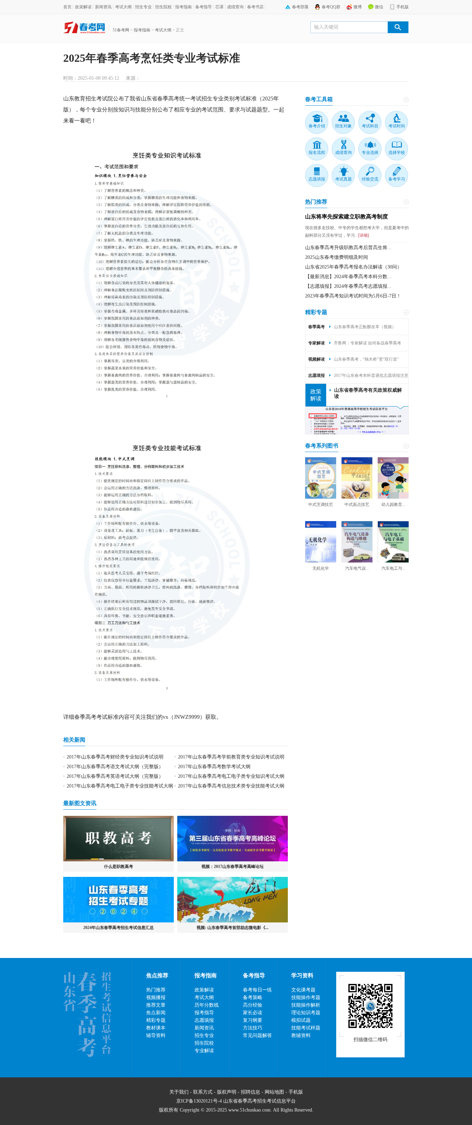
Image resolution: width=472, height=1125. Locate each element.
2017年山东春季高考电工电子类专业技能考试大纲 (120, 786)
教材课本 (156, 1027)
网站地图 (274, 1092)
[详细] (363, 235)
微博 (357, 6)
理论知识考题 (305, 1012)
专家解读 (316, 343)
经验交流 (370, 179)
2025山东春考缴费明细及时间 (336, 257)
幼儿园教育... (393, 504)
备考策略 (252, 997)
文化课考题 (303, 989)
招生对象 (343, 126)
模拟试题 (301, 1020)
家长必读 (252, 1012)
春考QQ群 (331, 6)
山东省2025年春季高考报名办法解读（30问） (353, 267)
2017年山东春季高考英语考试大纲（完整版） (115, 776)
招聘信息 (250, 1092)
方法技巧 (252, 1027)
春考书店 (255, 6)
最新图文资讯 (79, 803)
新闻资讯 (103, 6)
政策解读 (83, 6)
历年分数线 (207, 1005)
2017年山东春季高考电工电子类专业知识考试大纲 (231, 776)
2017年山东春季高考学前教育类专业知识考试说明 (231, 757)
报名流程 (317, 152)
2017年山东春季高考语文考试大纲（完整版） (115, 766)
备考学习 (396, 179)
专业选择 (370, 152)
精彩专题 (316, 312)
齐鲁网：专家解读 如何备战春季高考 (367, 343)
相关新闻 (74, 740)
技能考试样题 (305, 1027)
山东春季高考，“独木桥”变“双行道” (366, 359)
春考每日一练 (257, 989)
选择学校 (396, 152)
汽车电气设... (357, 568)
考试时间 (396, 126)
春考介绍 (317, 126)
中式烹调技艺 (320, 504)
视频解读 (316, 359)
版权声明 (226, 1092)
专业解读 (204, 1050)
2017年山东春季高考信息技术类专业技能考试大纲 (231, 786)
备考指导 (203, 6)
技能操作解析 (305, 1005)
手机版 (402, 6)
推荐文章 (156, 1005)
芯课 (219, 6)
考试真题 (343, 179)
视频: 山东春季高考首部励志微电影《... (232, 927)
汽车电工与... (393, 568)
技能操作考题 (305, 997)
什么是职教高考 (118, 866)
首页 (67, 6)
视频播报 (156, 997)
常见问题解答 (257, 1035)
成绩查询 (235, 6)
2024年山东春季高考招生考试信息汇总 (118, 927)
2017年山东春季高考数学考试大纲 (214, 766)
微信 (379, 6)
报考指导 (204, 1012)
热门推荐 (316, 202)
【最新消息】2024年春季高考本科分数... (348, 276)
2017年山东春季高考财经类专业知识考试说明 (115, 757)
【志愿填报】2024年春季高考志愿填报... (348, 286)
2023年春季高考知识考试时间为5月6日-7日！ (353, 296)
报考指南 (183, 6)
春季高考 (85, 717)
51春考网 (121, 30)
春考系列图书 (321, 446)
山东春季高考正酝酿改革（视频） (365, 326)
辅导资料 (156, 1035)
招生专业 (143, 6)
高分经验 (252, 1005)
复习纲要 (252, 1020)
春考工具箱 (319, 99)
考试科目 (370, 126)
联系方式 (203, 1092)
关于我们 (179, 1092)
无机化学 (320, 568)
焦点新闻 (156, 1012)
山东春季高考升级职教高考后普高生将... (348, 247)
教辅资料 (301, 1035)
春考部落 (300, 6)
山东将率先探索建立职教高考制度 (346, 216)
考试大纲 (123, 6)
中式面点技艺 (356, 504)
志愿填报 (317, 179)
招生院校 (163, 6)
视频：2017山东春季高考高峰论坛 (232, 866)
